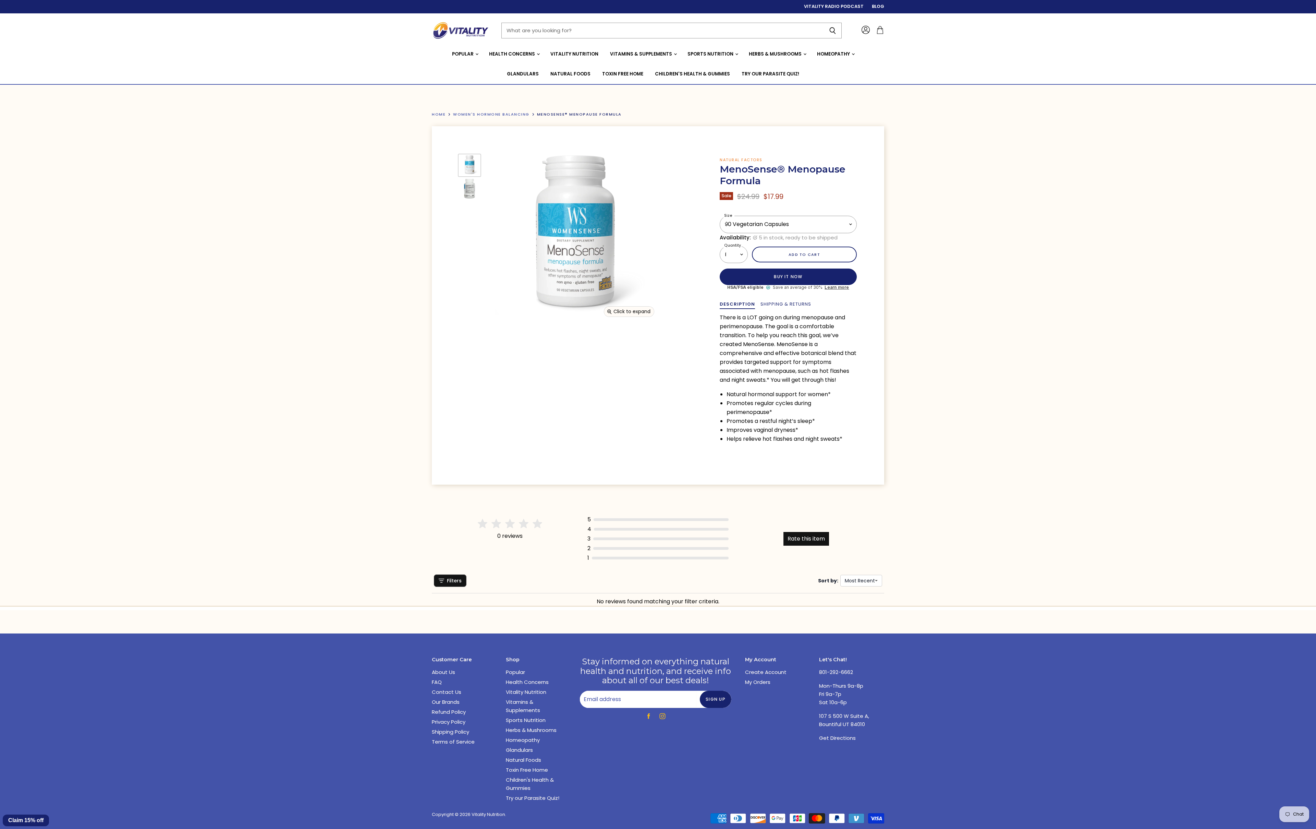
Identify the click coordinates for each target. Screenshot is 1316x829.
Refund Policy (449, 711)
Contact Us (446, 692)
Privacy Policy (448, 721)
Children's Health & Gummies (692, 74)
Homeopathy (834, 54)
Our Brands (446, 702)
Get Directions (837, 738)
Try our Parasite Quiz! (770, 74)
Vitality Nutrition (574, 54)
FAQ (437, 682)
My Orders (757, 682)
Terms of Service (453, 741)
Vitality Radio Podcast (834, 6)
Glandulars (523, 74)
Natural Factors (741, 160)
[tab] (737, 304)
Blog (878, 6)
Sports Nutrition (710, 54)
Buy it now (788, 277)
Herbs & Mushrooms (776, 54)
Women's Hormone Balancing (491, 114)
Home (439, 114)
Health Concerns (512, 54)
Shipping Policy (450, 731)
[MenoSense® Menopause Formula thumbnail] (469, 165)
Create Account (766, 672)
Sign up (716, 699)
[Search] (833, 30)
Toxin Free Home (622, 74)
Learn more (837, 287)
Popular (463, 54)
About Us (443, 672)
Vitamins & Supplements (641, 54)
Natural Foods (570, 74)
